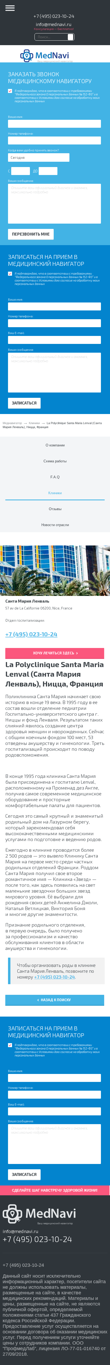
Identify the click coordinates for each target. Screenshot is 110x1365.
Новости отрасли (55, 525)
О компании (55, 445)
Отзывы (55, 509)
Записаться (24, 402)
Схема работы (55, 461)
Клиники (34, 423)
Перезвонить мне (31, 234)
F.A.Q (55, 477)
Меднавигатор (12, 423)
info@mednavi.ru (54, 24)
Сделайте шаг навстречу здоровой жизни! (54, 1190)
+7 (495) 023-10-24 (53, 16)
